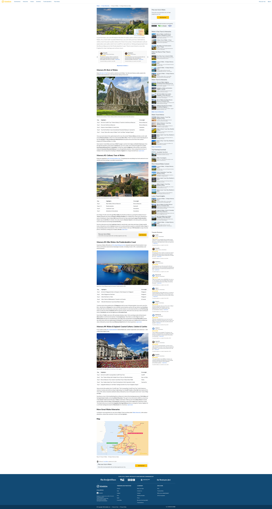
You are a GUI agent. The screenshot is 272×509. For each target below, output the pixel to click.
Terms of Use (115, 507)
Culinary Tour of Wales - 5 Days (164, 40)
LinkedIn (101, 493)
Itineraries (25, 1)
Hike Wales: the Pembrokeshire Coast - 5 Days (164, 46)
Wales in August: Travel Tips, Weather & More (163, 184)
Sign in (269, 1)
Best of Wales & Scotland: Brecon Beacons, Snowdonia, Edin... (164, 100)
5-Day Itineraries (105, 5)
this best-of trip (103, 73)
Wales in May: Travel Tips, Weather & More (165, 141)
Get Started (142, 234)
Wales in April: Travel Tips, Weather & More (165, 135)
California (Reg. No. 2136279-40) (102, 498)
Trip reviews (57, 1)
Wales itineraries (137, 412)
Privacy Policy (123, 507)
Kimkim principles (141, 495)
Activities (38, 1)
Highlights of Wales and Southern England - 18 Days (164, 88)
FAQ (158, 488)
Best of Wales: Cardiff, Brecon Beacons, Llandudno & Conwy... (164, 34)
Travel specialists (47, 1)
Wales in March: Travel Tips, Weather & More (165, 129)
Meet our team (140, 488)
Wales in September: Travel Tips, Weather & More (164, 173)
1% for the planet (161, 495)
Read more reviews (122, 65)
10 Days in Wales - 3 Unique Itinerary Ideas (165, 74)
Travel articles (160, 490)
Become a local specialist (142, 500)
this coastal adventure (112, 329)
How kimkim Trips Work (162, 152)
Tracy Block (105, 461)
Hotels (32, 1)
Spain (118, 497)
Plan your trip (262, 1)
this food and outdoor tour (114, 158)
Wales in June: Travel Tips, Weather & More (165, 190)
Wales (98, 5)
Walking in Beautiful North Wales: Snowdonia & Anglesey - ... (164, 106)
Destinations (17, 1)
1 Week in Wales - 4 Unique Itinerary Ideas (165, 68)
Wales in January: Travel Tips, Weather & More (163, 118)
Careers (139, 493)
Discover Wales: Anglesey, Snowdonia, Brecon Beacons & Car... (165, 83)
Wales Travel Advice (156, 146)
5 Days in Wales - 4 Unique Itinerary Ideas (165, 62)
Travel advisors (140, 502)
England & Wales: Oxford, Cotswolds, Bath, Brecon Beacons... (165, 211)
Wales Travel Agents (161, 158)
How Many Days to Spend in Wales (165, 56)
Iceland (118, 493)
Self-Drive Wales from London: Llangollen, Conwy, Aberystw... (164, 94)
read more (116, 59)
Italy (118, 490)
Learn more (141, 150)
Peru (118, 495)
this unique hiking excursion (119, 245)
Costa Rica (119, 500)
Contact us (139, 490)
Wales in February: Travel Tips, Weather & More (164, 123)
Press (138, 497)
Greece (118, 488)
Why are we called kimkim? (163, 493)
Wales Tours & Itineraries (158, 111)
